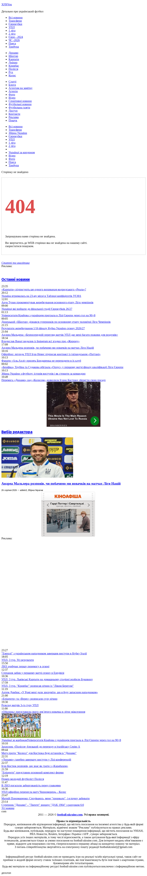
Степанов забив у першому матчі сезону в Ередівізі (32, 672)
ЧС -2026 (14, 40)
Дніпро (13, 62)
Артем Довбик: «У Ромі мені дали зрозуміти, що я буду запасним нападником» (49, 692)
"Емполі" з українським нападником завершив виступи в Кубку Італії (44, 653)
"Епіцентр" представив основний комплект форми (32, 772)
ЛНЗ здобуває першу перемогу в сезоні (25, 666)
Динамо (13, 52)
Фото (12, 94)
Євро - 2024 (16, 36)
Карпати (14, 59)
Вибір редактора (16, 431)
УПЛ (12, 27)
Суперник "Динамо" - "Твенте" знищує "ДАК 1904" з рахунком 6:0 (42, 804)
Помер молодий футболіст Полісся (22, 779)
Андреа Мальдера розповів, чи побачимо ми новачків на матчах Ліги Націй (47, 347)
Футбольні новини (20, 104)
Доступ (13, 110)
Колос (12, 75)
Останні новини (15, 279)
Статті (12, 81)
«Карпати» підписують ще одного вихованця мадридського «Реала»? (43, 289)
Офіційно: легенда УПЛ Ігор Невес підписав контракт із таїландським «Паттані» (51, 354)
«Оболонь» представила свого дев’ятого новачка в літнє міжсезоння (43, 711)
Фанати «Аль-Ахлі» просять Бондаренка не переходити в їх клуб (41, 360)
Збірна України (18, 133)
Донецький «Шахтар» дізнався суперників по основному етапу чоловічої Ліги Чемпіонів (56, 321)
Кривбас (14, 65)
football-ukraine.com (69, 814)
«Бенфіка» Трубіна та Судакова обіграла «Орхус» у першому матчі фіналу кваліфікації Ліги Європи (62, 367)
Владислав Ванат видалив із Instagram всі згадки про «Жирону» (40, 341)
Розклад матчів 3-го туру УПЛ (20, 705)
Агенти (13, 91)
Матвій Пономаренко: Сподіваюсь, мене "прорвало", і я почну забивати (45, 798)
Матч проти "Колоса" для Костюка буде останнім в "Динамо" (39, 753)
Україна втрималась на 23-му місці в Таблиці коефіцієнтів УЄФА (41, 295)
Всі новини (16, 17)
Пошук (13, 120)
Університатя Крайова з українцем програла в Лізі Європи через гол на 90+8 (48, 315)
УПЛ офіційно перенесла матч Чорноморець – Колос (33, 791)
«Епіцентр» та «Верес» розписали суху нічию (29, 698)
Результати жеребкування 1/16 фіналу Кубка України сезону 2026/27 (43, 328)
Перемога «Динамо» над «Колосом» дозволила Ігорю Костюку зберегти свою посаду (53, 380)
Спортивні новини (20, 101)
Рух (11, 72)
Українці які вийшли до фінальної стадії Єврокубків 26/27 (36, 308)
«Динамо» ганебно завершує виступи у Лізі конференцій (36, 759)
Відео (12, 97)
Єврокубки (15, 24)
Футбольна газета (19, 107)
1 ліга (12, 30)
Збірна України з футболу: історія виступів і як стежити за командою (43, 373)
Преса (12, 43)
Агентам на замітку (20, 88)
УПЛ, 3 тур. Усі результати (17, 659)
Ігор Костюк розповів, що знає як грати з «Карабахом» (34, 766)
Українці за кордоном (22, 152)
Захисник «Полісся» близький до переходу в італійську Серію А (40, 746)
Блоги (12, 84)
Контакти (14, 113)
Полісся (13, 68)
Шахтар (13, 56)
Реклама (14, 117)
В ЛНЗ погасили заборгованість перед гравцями (31, 785)
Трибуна (14, 46)
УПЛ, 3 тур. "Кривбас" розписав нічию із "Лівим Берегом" (37, 685)
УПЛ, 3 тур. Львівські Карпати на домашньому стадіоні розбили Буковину (47, 679)
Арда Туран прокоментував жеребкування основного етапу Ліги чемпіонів (47, 302)
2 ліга (12, 33)
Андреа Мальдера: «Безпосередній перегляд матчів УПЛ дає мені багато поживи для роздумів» (59, 334)
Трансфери (15, 20)
